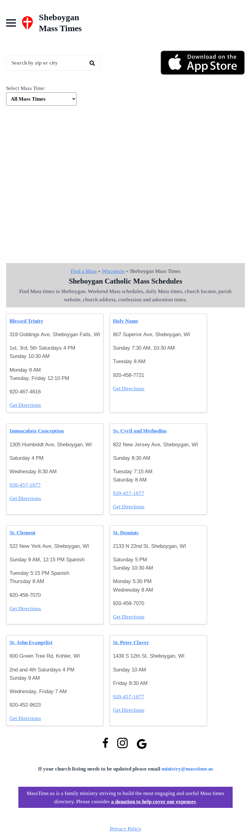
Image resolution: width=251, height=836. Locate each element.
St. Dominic (126, 533)
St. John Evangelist (31, 642)
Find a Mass (84, 271)
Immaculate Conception (36, 431)
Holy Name (125, 321)
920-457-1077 (25, 485)
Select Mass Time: (25, 88)
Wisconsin (113, 271)
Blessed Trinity (26, 321)
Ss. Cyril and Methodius (140, 431)
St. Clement (22, 533)
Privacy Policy (125, 829)
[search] (92, 63)
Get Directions (25, 405)
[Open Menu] (11, 23)
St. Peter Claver (131, 642)
